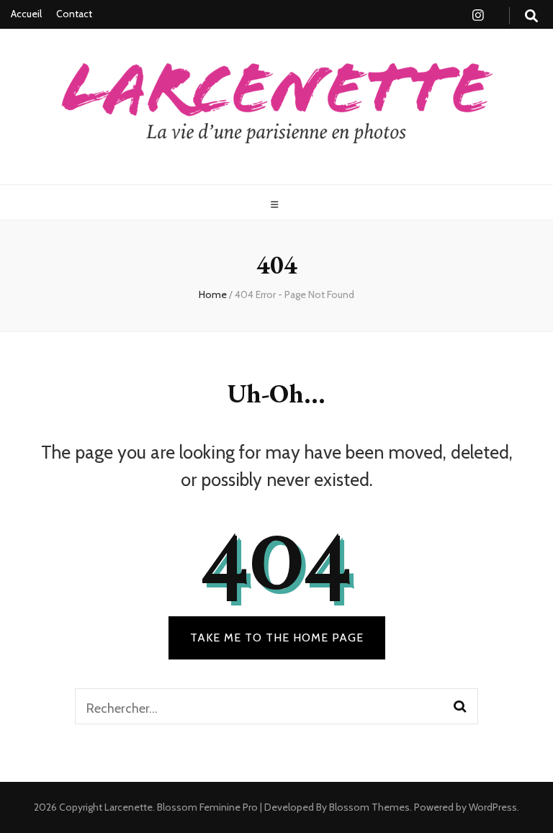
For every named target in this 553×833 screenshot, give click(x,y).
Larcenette (128, 807)
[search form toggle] (531, 16)
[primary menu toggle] (276, 205)
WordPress (493, 807)
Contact (74, 13)
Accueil (26, 13)
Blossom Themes (368, 807)
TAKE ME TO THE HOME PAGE (277, 637)
